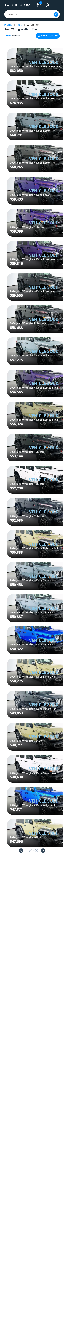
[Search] (56, 14)
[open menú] (57, 5)
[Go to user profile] (47, 5)
